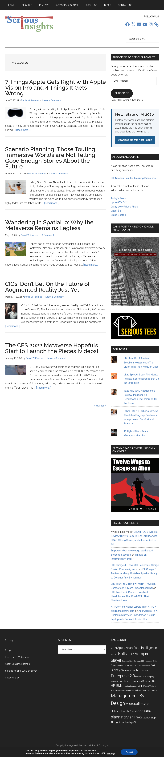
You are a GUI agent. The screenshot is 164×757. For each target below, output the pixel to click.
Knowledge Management (126, 690)
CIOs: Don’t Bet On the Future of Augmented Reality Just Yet (47, 286)
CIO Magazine (146, 661)
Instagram (134, 686)
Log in (105, 745)
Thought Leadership (122, 722)
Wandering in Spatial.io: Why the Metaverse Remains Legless (49, 225)
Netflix (126, 711)
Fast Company (148, 677)
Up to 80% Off (119, 202)
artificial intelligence (143, 648)
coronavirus (130, 665)
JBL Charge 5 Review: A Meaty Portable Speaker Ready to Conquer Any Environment (134, 573)
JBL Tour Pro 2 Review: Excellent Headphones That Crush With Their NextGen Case (141, 362)
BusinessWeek (127, 661)
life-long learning (143, 690)
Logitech (153, 690)
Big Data (114, 654)
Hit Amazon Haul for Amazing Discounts (133, 178)
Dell (153, 665)
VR (134, 722)
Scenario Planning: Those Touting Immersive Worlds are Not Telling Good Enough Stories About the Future (50, 158)
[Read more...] (23, 129)
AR (127, 648)
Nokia (133, 711)
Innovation (125, 686)
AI (116, 648)
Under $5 (116, 210)
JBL (155, 686)
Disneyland (126, 670)
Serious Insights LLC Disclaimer (21, 670)
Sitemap (9, 640)
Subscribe (122, 93)
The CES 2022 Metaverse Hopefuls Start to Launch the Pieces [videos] (51, 348)
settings (111, 753)
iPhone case (146, 686)
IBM (118, 686)
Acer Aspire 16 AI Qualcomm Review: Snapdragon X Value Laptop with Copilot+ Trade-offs (134, 615)
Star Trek (133, 717)
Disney (115, 670)
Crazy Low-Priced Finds (124, 206)
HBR (153, 681)
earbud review (140, 670)
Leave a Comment (51, 100)
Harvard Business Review (136, 681)
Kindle (113, 690)
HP (113, 686)
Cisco (114, 665)
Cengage (137, 661)
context (120, 666)
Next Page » (100, 405)
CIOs (155, 661)
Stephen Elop (148, 717)
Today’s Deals (119, 198)
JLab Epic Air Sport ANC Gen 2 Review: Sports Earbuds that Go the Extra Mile (141, 378)
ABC (112, 648)
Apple (121, 648)
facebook (138, 677)
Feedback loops (117, 681)
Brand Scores (118, 214)
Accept (129, 751)
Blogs (8, 650)
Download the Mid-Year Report (135, 139)
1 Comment (48, 235)
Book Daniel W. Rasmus (17, 657)
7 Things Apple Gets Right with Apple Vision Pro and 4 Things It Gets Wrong (55, 87)
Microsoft (132, 703)
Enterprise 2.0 (123, 675)
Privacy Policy (12, 677)
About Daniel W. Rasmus (17, 664)
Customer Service (143, 666)
